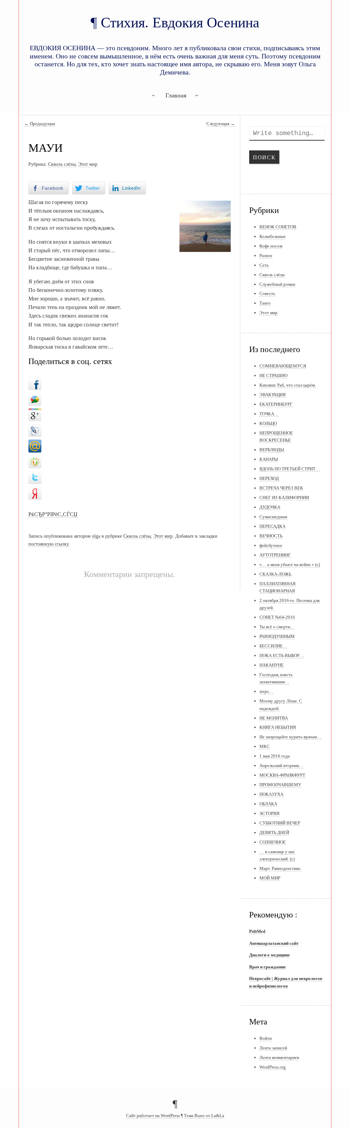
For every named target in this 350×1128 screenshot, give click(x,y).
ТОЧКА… (269, 413)
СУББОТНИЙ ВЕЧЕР (279, 822)
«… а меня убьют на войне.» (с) (289, 564)
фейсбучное (270, 545)
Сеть (264, 265)
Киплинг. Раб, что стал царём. (287, 385)
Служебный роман (277, 284)
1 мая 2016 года (274, 755)
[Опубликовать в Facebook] (34, 381)
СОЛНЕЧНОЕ (272, 842)
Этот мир (87, 164)
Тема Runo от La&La (204, 1115)
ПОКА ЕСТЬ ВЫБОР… (281, 655)
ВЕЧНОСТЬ (270, 535)
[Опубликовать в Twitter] (34, 475)
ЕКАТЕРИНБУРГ (276, 404)
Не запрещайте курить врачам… (290, 736)
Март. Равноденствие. (280, 868)
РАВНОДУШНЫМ (277, 636)
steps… (266, 691)
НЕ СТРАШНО (273, 375)
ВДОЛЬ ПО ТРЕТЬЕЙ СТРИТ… (289, 468)
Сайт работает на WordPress (153, 1115)
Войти (265, 1038)
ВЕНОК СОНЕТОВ (277, 226)
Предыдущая (39, 123)
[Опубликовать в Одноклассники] (34, 460)
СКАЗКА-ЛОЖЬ (275, 574)
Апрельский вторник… (281, 765)
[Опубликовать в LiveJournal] (34, 429)
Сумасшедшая (273, 516)
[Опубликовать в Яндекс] (34, 491)
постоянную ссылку (48, 544)
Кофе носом (270, 246)
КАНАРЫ (268, 459)
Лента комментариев (279, 1057)
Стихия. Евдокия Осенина (180, 22)
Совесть (267, 293)
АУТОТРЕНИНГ (275, 555)
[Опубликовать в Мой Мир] (34, 444)
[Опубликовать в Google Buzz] (34, 397)
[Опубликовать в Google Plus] (34, 413)
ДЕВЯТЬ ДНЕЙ (274, 832)
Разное (265, 255)
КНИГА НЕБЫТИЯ (277, 727)
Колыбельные (272, 236)
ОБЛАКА (268, 803)
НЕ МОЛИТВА (273, 718)
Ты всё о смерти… (277, 626)
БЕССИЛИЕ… (273, 645)
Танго (265, 303)
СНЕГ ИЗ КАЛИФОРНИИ (284, 497)
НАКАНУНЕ (271, 665)
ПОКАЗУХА (271, 794)
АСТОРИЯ (269, 813)
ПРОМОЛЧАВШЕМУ (280, 784)
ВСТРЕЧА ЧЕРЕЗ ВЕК (281, 488)
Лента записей (273, 1047)
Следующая (220, 123)
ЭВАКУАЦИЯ (272, 394)
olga (96, 536)
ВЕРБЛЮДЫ (271, 449)
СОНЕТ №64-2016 (277, 617)
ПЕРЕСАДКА (272, 526)
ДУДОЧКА (269, 507)
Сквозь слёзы (62, 164)
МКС (264, 746)
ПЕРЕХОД (269, 478)
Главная (175, 95)
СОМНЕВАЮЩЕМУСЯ (282, 365)
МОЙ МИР (269, 878)
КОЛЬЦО (268, 423)
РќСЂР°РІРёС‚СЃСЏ (53, 514)
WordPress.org (272, 1067)
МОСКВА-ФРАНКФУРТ (282, 775)
